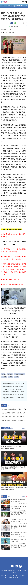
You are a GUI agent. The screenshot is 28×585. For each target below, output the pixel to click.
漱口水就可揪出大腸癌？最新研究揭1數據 (14, 416)
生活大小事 (19, 6)
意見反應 (14, 572)
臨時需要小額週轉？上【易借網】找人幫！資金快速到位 (13, 395)
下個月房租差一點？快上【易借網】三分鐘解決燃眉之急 (13, 398)
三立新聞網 (4, 570)
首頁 (2, 6)
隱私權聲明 (16, 570)
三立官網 (10, 570)
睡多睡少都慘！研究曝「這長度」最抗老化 (15, 413)
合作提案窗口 (22, 570)
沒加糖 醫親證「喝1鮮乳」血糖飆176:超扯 (15, 420)
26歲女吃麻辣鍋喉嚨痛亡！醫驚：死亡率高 (15, 409)
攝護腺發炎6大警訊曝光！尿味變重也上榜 (13, 383)
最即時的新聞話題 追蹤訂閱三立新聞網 (13, 386)
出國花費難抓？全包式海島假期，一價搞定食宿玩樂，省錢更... (13, 392)
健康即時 (10, 6)
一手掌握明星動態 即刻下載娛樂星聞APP (13, 389)
